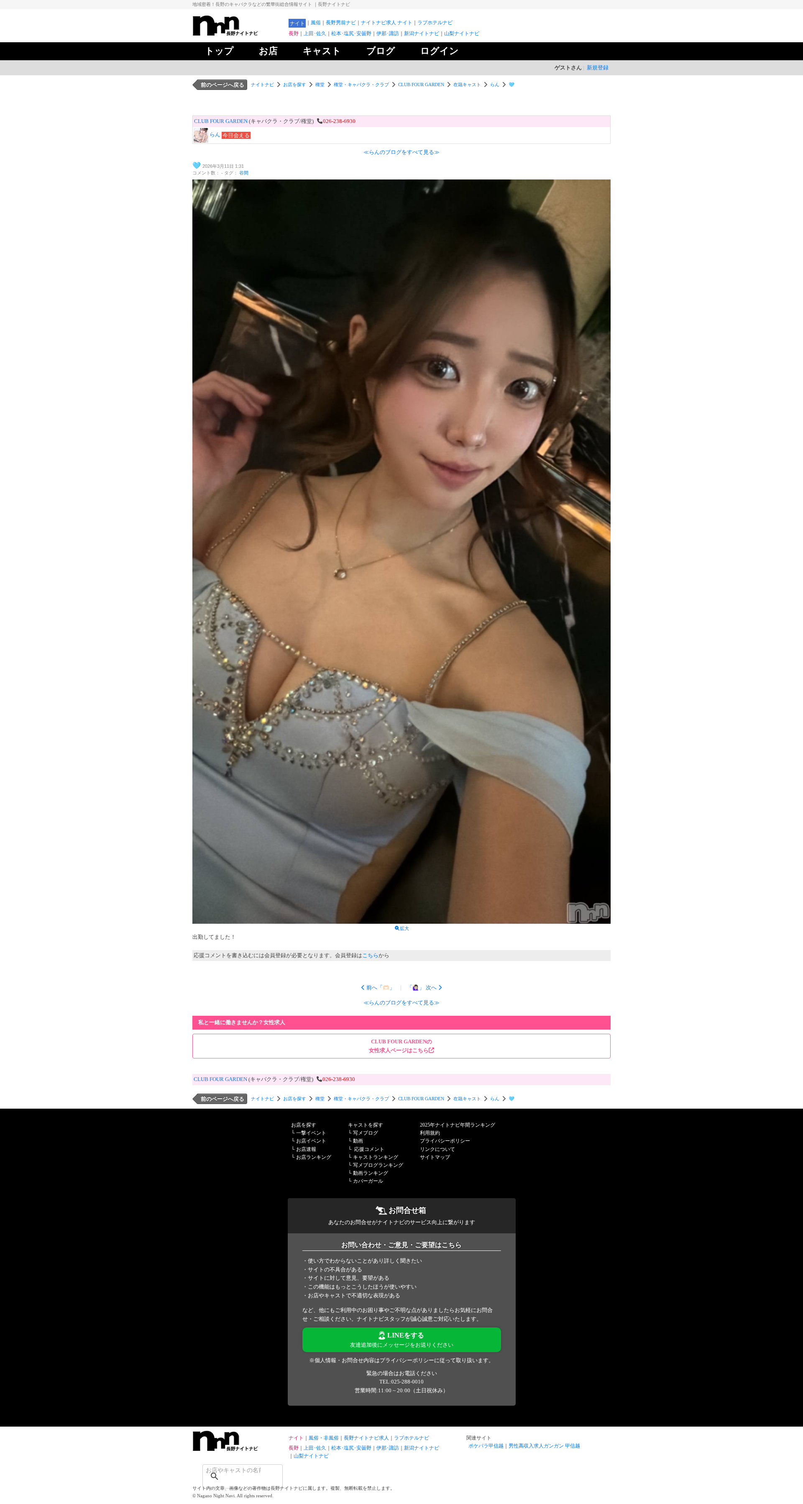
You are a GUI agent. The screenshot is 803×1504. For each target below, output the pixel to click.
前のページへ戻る (222, 85)
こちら (370, 955)
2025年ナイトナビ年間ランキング (457, 1125)
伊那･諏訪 (387, 33)
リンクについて (437, 1149)
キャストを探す (365, 1125)
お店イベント (311, 1141)
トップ (219, 51)
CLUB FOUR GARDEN (421, 84)
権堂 (320, 84)
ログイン (439, 51)
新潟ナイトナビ (421, 33)
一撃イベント (311, 1133)
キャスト (322, 51)
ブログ (380, 51)
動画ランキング (370, 1173)
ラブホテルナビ (435, 23)
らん (494, 84)
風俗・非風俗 (324, 1438)
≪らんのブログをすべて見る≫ (401, 152)
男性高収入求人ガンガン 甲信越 (544, 1446)
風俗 (316, 23)
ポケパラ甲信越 (486, 1446)
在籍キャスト (467, 84)
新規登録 (598, 67)
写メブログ (365, 1133)
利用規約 (430, 1133)
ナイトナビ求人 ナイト (386, 23)
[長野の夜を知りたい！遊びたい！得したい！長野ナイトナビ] (238, 34)
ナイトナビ (262, 84)
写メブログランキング (378, 1165)
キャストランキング (375, 1157)
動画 (358, 1141)
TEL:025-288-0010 (401, 1381)
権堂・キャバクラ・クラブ (361, 84)
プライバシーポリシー (445, 1141)
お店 (268, 51)
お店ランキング (313, 1157)
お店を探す (294, 84)
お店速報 (306, 1149)
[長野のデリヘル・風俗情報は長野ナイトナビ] (238, 1449)
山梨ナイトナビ (461, 33)
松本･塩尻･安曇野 (351, 33)
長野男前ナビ (341, 23)
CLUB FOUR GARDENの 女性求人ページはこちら (400, 1045)
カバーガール (368, 1181)
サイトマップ (435, 1157)
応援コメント (369, 1149)
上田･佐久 (315, 33)
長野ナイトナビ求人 (366, 1438)
